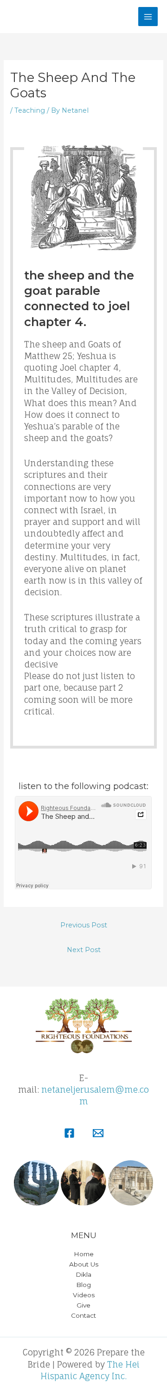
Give (83, 1305)
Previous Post (83, 925)
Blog (83, 1284)
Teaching (29, 110)
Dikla (83, 1274)
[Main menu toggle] (148, 17)
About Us (83, 1264)
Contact (83, 1315)
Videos (84, 1295)
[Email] (98, 1133)
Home (84, 1254)
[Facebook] (69, 1133)
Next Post (84, 950)
